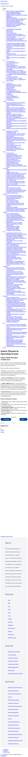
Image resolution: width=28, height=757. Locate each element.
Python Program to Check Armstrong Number (16, 208)
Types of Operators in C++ (12, 65)
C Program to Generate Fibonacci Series (15, 44)
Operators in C (9, 31)
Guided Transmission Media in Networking (16, 303)
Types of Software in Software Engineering (16, 324)
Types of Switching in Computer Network (15, 305)
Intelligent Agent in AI (11, 17)
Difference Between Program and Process (15, 251)
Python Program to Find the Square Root (15, 211)
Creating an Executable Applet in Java (15, 174)
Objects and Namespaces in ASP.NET (15, 115)
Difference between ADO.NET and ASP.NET (16, 128)
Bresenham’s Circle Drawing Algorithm (15, 280)
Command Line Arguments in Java (14, 155)
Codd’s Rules (9, 221)
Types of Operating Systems (12, 245)
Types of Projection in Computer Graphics (15, 294)
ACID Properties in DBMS (12, 229)
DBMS (5, 212)
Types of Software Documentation (14, 342)
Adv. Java (5, 168)
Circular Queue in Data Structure (13, 145)
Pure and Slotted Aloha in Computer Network (16, 319)
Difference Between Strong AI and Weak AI (16, 18)
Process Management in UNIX (13, 257)
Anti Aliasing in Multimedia (12, 285)
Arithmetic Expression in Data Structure (15, 138)
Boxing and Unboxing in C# (12, 97)
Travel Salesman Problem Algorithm (14, 22)
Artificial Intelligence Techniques (13, 13)
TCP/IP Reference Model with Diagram (15, 302)
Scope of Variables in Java (12, 159)
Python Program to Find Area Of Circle (15, 203)
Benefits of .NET (10, 88)
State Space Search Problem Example (14, 20)
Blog (9, 600)
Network (5, 296)
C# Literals (8, 93)
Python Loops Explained (12, 207)
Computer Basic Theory (13, 664)
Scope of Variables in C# (12, 96)
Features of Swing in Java (12, 193)
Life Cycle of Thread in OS (12, 253)
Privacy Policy (6, 752)
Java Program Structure (11, 154)
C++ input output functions (12, 62)
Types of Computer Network (12, 297)
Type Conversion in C (11, 33)
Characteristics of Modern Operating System (16, 247)
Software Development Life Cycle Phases (15, 336)
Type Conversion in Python (12, 202)
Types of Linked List (11, 150)
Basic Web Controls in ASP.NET (13, 114)
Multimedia (10, 625)
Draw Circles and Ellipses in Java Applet (15, 182)
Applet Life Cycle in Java (12, 172)
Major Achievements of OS (12, 244)
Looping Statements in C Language (14, 39)
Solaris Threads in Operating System (14, 262)
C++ (4, 60)
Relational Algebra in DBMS (13, 226)
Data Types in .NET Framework (13, 116)
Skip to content (4, 1)
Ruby (9, 609)
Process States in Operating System (14, 249)
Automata (10, 622)
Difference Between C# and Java (13, 85)
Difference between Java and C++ (14, 156)
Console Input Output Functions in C (14, 34)
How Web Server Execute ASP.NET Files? (16, 109)
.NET (4, 101)
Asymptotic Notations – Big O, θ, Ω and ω (16, 133)
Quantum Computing (13, 657)
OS (4, 231)
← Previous (5, 419)
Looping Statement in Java (12, 162)
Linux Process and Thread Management (15, 261)
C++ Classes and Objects (12, 76)
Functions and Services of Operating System (16, 243)
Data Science (11, 634)
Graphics (5, 266)
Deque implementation (11, 146)
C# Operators (9, 98)
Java (4, 151)
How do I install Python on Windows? (15, 196)
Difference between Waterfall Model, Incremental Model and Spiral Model (14, 340)
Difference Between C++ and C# (13, 84)
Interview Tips (11, 670)
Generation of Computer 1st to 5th (14, 232)
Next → (23, 419)
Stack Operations (10, 136)
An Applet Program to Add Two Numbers (15, 177)
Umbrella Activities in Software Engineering (16, 328)
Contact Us (6, 749)
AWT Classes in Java (11, 180)
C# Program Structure (11, 89)
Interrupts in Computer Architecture (14, 235)
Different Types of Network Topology (15, 300)
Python (5, 194)
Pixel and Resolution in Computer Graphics (16, 276)
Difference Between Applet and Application (16, 173)
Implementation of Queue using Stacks (15, 149)
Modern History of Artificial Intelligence (15, 11)
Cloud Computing (12, 654)
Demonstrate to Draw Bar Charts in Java (15, 191)
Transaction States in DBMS (12, 227)
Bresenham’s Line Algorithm (12, 279)
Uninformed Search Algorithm (13, 25)
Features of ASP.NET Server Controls (15, 110)
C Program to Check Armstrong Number (15, 43)
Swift (9, 612)
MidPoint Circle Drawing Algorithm (14, 284)
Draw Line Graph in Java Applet (13, 189)
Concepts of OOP (10, 61)
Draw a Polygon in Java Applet (13, 187)
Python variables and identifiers (13, 198)
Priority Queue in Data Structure (13, 147)
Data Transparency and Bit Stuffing (14, 318)
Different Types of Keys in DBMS (14, 222)
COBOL (10, 619)
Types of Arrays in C (11, 53)
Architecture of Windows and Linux (14, 248)
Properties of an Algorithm (12, 131)
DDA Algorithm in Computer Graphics (15, 278)
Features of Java (10, 153)
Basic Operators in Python (12, 200)
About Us (5, 750)
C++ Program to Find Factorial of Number (16, 73)
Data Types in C (10, 30)
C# (4, 82)
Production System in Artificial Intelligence (16, 24)
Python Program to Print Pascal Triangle (15, 209)
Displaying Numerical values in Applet (15, 176)
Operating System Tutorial (6, 536)
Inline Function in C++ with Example (14, 70)
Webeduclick (3, 755)
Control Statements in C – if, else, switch (15, 38)
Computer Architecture (13, 661)
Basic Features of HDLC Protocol (14, 316)
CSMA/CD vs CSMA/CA (12, 321)
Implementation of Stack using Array (14, 137)
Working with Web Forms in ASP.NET (15, 107)
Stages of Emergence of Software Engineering (16, 332)
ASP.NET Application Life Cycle (14, 104)
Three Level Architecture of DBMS (14, 216)
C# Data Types (9, 95)
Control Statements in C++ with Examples (15, 66)
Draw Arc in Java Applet (12, 183)
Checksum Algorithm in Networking (14, 310)
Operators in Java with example (13, 160)
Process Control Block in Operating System (16, 252)
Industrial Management (13, 667)
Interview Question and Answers (15, 673)
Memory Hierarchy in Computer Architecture (16, 234)
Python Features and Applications (14, 195)
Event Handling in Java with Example (15, 178)
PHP (4, 347)
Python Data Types (10, 199)
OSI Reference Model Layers (13, 301)
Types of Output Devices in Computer (15, 272)
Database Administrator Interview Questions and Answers (13, 715)
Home (4, 8)
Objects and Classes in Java (12, 163)
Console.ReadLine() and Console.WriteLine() (16, 92)
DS (4, 129)
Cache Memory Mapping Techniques (14, 236)
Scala (9, 615)
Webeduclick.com (5, 3)
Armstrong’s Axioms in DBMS (13, 230)
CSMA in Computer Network (13, 320)
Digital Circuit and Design (14, 651)
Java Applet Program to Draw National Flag (16, 190)
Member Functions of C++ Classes (14, 78)
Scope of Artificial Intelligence (13, 12)
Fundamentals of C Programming (13, 29)
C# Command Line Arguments (13, 91)
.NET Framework (10, 87)
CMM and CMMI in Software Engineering (16, 346)
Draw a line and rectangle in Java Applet (15, 181)
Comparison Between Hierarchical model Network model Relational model (15, 218)
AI (4, 9)
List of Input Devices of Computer (14, 271)
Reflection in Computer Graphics (13, 291)
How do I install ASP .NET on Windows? (15, 102)
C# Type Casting (10, 100)
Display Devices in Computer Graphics (15, 267)
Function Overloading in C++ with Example (16, 71)
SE (4, 323)
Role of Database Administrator (13, 214)
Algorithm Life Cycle (11, 132)
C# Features (9, 83)
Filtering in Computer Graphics (13, 287)
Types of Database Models (12, 213)
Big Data (10, 631)
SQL (9, 606)
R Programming (11, 628)
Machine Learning (12, 637)
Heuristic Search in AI (11, 26)
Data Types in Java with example (13, 158)
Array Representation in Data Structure (15, 134)
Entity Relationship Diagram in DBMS (15, 220)
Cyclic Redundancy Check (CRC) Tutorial (16, 309)
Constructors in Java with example (14, 164)
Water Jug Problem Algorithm (13, 21)
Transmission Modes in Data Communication (16, 298)
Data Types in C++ (10, 64)
